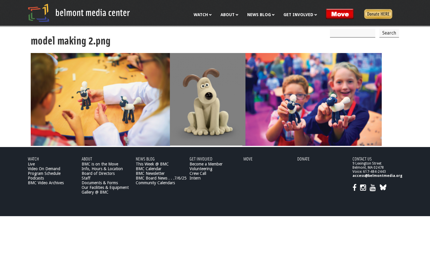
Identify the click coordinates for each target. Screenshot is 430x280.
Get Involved (201, 158)
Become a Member (206, 164)
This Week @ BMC (152, 164)
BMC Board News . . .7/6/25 (161, 178)
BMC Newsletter (150, 173)
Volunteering (201, 168)
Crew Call (198, 173)
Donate (303, 158)
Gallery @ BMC (95, 192)
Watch (33, 158)
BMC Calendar (148, 168)
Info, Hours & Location (102, 168)
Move (248, 158)
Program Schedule (44, 173)
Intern (195, 178)
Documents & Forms (100, 182)
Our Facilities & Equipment (105, 187)
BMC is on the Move (100, 164)
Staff (86, 178)
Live (31, 164)
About (87, 158)
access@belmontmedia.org (377, 176)
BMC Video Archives (46, 182)
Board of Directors (98, 173)
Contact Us (362, 158)
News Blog (145, 158)
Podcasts (36, 178)
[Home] (79, 12)
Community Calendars (155, 182)
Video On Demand (44, 168)
